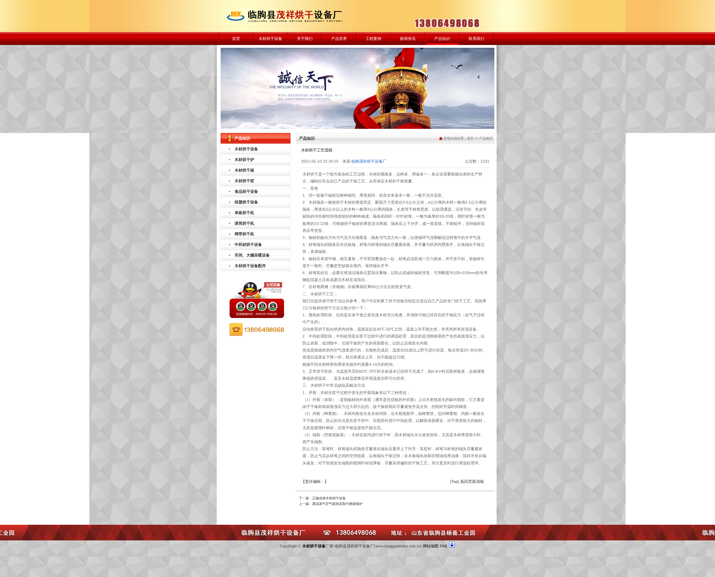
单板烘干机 (244, 212)
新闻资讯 (408, 38)
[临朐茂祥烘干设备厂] (289, 16)
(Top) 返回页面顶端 (467, 481)
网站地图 (430, 546)
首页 (236, 38)
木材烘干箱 (244, 170)
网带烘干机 (244, 234)
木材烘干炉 (244, 159)
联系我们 (476, 38)
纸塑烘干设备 (246, 202)
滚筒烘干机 (244, 223)
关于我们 (305, 38)
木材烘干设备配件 (250, 265)
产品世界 (339, 38)
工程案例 (373, 38)
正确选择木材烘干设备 (329, 498)
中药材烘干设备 (248, 244)
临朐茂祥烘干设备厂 (369, 161)
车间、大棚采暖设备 (252, 255)
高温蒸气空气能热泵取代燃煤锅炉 (337, 504)
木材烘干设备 (270, 38)
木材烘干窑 (244, 181)
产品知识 (442, 38)
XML (444, 546)
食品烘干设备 (246, 191)
